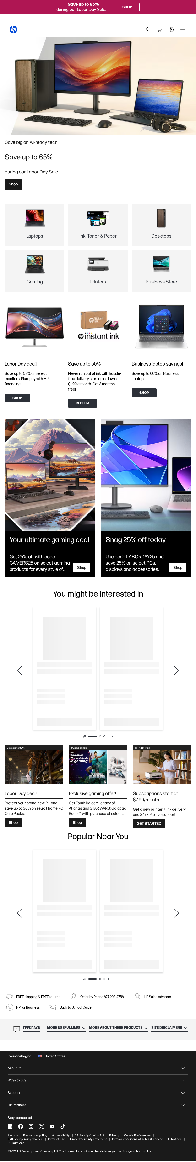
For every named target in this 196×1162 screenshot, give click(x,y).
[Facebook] (20, 1126)
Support (14, 1093)
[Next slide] (176, 670)
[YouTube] (52, 1126)
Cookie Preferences (137, 1135)
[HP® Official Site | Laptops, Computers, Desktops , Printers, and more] (13, 29)
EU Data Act (16, 1143)
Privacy (114, 1135)
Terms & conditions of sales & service (137, 1139)
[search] (148, 29)
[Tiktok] (62, 1126)
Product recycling (35, 1135)
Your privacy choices (29, 1139)
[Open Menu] (182, 29)
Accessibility (61, 1135)
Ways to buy (17, 1080)
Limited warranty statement (88, 1139)
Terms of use (56, 1139)
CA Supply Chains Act (89, 1135)
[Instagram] (31, 1126)
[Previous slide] (19, 670)
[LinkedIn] (10, 1126)
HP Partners (17, 1105)
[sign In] (171, 29)
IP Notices (175, 1139)
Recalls (13, 1135)
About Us (15, 1068)
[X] (41, 1126)
